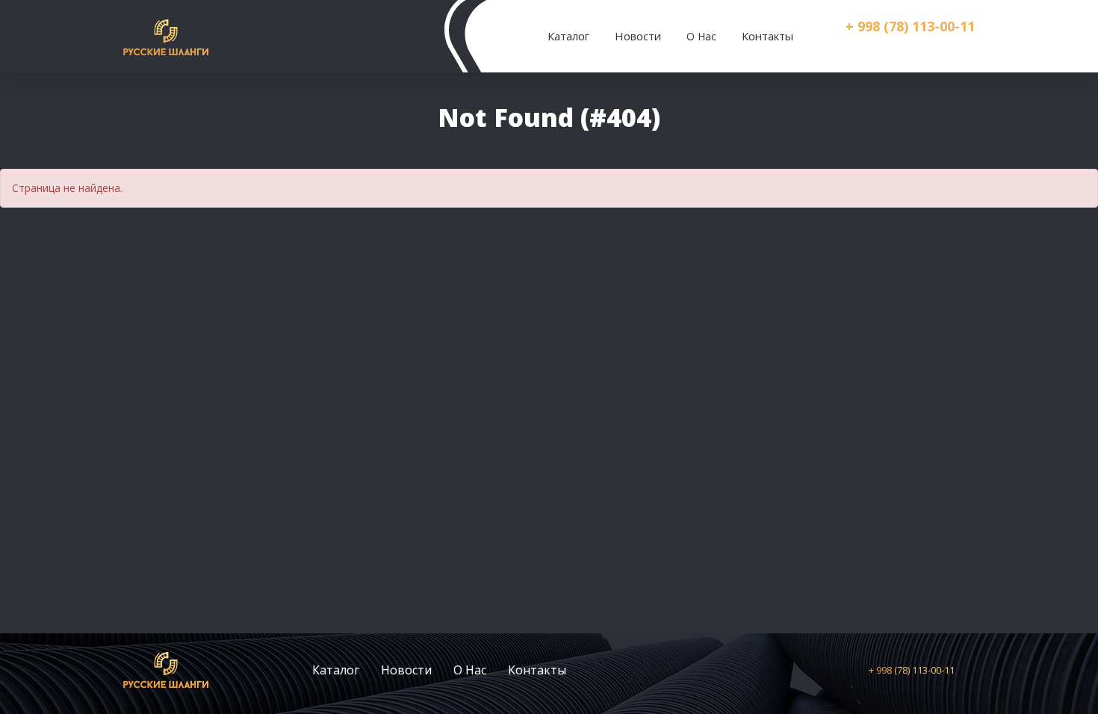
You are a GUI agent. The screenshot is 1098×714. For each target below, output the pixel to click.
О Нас (469, 670)
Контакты (767, 35)
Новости (638, 35)
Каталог (568, 35)
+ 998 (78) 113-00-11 (910, 26)
